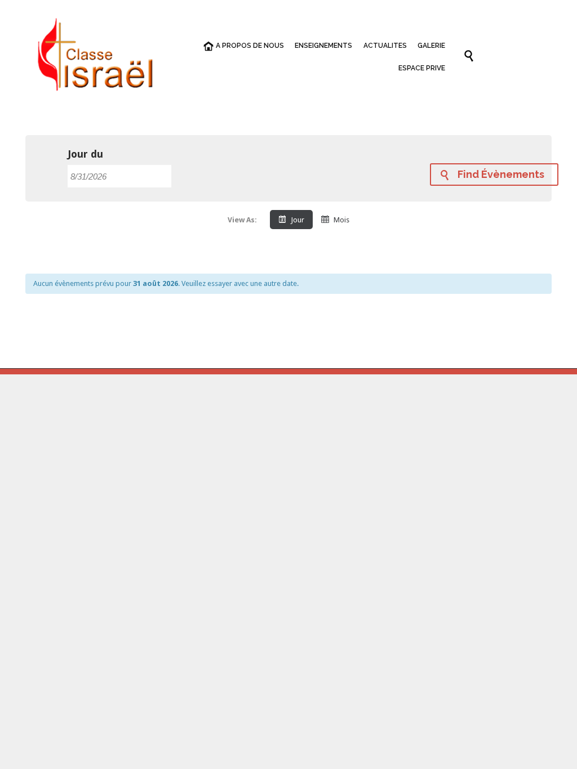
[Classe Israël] (96, 56)
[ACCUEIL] (204, 46)
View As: (242, 220)
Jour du (85, 154)
